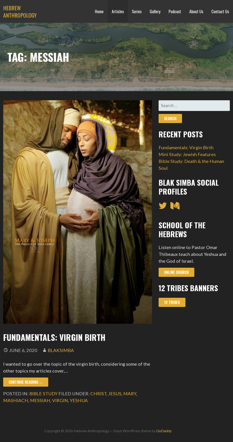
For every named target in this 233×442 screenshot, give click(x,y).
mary (129, 393)
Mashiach (15, 400)
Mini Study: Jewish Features (187, 154)
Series (137, 11)
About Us (196, 11)
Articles (118, 11)
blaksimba (61, 350)
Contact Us (220, 11)
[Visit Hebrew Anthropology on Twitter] (163, 207)
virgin (60, 400)
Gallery (155, 11)
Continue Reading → (26, 382)
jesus (115, 393)
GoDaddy (164, 431)
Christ (98, 393)
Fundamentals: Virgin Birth (54, 337)
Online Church (176, 272)
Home (99, 11)
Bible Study (43, 393)
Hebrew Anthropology (20, 11)
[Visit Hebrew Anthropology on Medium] (175, 207)
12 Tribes (172, 302)
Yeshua (79, 400)
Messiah (40, 400)
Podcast (175, 11)
